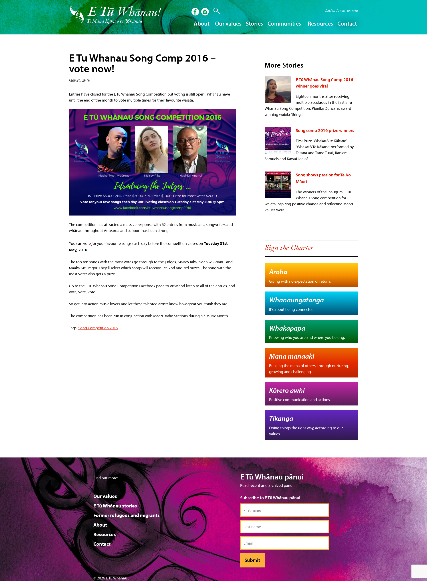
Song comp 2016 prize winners (325, 130)
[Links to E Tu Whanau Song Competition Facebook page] (152, 162)
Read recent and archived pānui (266, 485)
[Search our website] (214, 11)
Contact (347, 23)
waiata (341, 10)
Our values (105, 496)
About (100, 525)
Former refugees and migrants (126, 515)
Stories (254, 23)
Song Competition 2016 (98, 327)
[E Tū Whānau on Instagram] (205, 12)
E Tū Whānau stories (115, 506)
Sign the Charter (289, 249)
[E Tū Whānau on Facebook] (195, 12)
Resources (104, 534)
